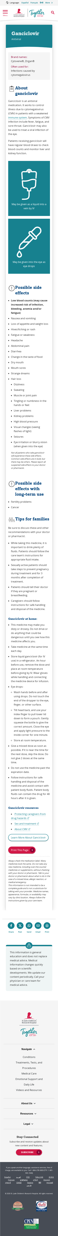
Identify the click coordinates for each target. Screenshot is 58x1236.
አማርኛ (35, 1180)
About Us (26, 1103)
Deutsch (46, 1180)
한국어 (51, 1177)
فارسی (29, 1185)
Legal (27, 1124)
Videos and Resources (29, 1090)
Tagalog (30, 1182)
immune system (17, 117)
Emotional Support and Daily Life (29, 1081)
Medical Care (29, 1073)
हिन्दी (41, 2)
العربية (18, 1177)
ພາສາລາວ (24, 1180)
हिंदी (40, 1182)
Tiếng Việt (39, 1177)
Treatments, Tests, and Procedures (29, 1065)
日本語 (18, 1182)
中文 (28, 1177)
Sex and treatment (27, 823)
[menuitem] (29, 1152)
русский (50, 1182)
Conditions (29, 1057)
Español (24, 2)
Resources (26, 1113)
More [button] (47, 2)
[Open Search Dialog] (52, 12)
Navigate (26, 1049)
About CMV (22, 829)
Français (34, 2)
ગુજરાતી (8, 1182)
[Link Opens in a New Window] (18, 1206)
